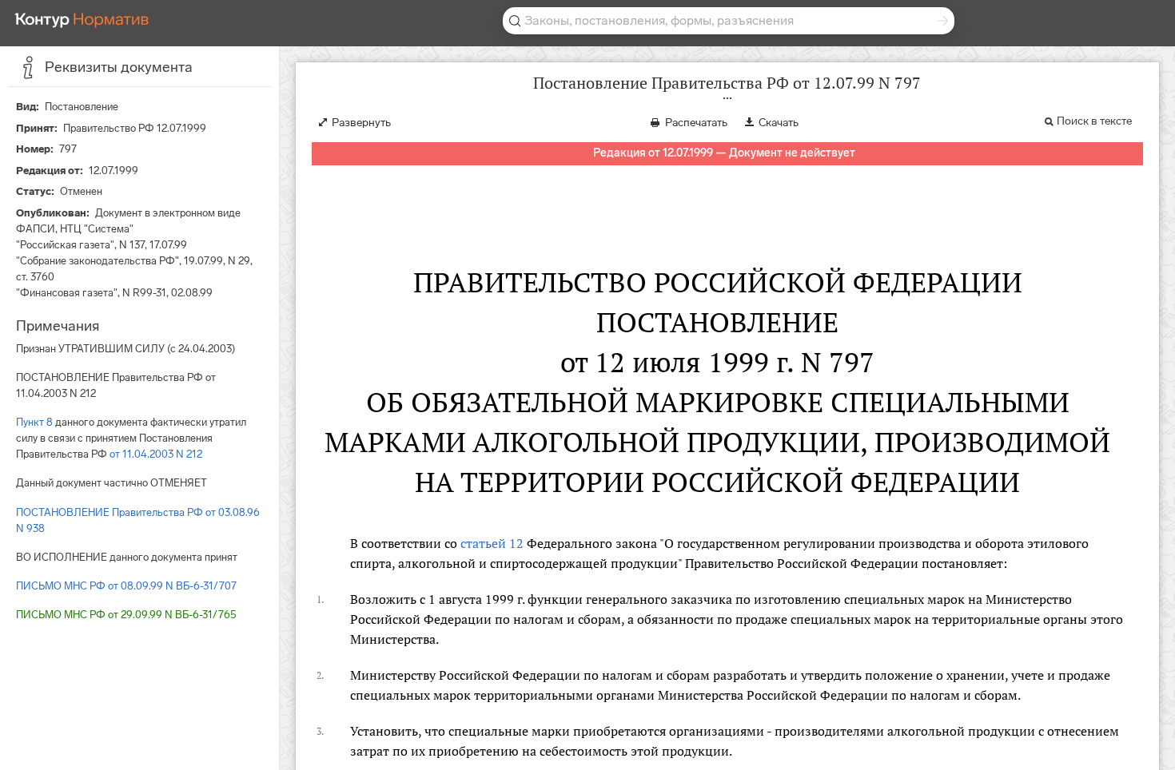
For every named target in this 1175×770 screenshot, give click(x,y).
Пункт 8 (34, 422)
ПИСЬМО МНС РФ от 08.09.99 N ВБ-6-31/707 (126, 586)
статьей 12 (492, 543)
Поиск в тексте (1094, 121)
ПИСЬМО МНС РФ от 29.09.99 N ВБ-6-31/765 (126, 615)
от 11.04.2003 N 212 (156, 454)
